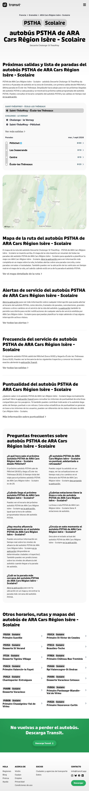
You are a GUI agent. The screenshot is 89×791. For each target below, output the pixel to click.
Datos (38, 774)
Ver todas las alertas (14, 322)
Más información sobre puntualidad (23, 416)
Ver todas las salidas (14, 367)
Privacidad (20, 781)
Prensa (6, 778)
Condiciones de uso (23, 785)
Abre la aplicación (49, 259)
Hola (5, 766)
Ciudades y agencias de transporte (51, 771)
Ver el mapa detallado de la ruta (21, 273)
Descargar (78, 783)
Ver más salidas (14, 131)
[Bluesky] (76, 775)
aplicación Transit (29, 362)
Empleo (18, 778)
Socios (39, 766)
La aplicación (64, 308)
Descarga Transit (43, 743)
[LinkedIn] (83, 775)
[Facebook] (79, 775)
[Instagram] (72, 775)
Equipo (18, 774)
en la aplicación (10, 97)
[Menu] (84, 5)
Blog (5, 774)
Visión (18, 771)
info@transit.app (78, 771)
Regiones (7, 771)
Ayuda (5, 781)
